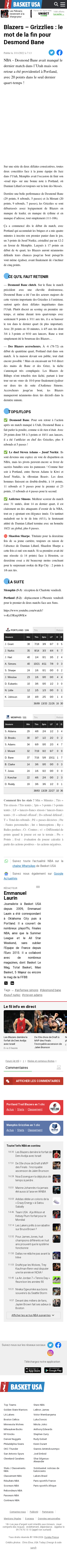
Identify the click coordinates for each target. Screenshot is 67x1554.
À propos (29, 1518)
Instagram (50, 1353)
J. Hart (8, 657)
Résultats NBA (11, 1480)
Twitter (52, 52)
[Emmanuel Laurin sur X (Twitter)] (6, 984)
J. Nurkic (10, 650)
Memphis (16, 717)
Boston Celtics (11, 1419)
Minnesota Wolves (14, 1424)
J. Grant (9, 644)
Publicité (34, 1512)
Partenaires (48, 1512)
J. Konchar (11, 777)
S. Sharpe (10, 670)
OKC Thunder (11, 1448)
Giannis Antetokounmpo (47, 1448)
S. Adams (10, 744)
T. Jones (9, 771)
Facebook (59, 52)
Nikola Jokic (40, 1424)
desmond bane (51, 990)
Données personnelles (49, 1518)
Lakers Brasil (40, 1475)
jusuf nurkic (13, 995)
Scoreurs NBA (11, 1485)
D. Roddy (10, 784)
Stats (20, 1109)
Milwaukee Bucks (13, 1429)
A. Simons (10, 663)
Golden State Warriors (16, 1409)
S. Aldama (10, 731)
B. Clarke (10, 764)
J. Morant (10, 751)
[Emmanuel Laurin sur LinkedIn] (12, 984)
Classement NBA (13, 1475)
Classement (35, 1109)
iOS (33, 1370)
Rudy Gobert (40, 1439)
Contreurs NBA (11, 1500)
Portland (17, 630)
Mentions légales (12, 1518)
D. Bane (9, 757)
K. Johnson (11, 697)
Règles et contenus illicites (41, 1061)
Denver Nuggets (12, 1439)
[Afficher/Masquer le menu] (62, 4)
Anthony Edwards (43, 1429)
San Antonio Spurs (14, 1453)
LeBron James (41, 1409)
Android (53, 1370)
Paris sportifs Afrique (45, 1485)
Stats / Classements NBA (14, 1469)
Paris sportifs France (45, 1480)
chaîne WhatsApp (23, 866)
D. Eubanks (11, 683)
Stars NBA (39, 1404)
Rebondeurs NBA (13, 1490)
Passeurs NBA (11, 1495)
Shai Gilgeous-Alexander (41, 1460)
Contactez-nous (18, 1512)
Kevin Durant (40, 1444)
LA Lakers (9, 1414)
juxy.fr (33, 1547)
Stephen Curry (41, 1434)
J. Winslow (11, 677)
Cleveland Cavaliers (14, 1458)
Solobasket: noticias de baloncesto (46, 1469)
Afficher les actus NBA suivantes (31, 1315)
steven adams (33, 995)
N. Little (9, 690)
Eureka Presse (51, 1537)
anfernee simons (27, 990)
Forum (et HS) (12, 1061)
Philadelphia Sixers (14, 1444)
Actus (10, 1109)
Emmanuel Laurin (15, 895)
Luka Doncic (40, 1419)
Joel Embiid (40, 1453)
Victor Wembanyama (45, 1414)
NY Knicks (9, 1434)
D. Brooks (10, 737)
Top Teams (10, 1404)
